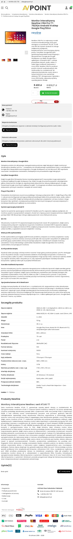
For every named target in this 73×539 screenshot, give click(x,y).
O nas (4, 499)
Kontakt (5, 501)
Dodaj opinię (65, 471)
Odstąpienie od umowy (10, 493)
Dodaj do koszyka (51, 93)
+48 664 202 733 (11, 111)
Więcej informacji (11, 130)
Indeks (3, 392)
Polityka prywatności (9, 491)
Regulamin (6, 488)
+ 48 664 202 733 (14, 2)
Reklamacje (6, 496)
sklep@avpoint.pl (27, 2)
